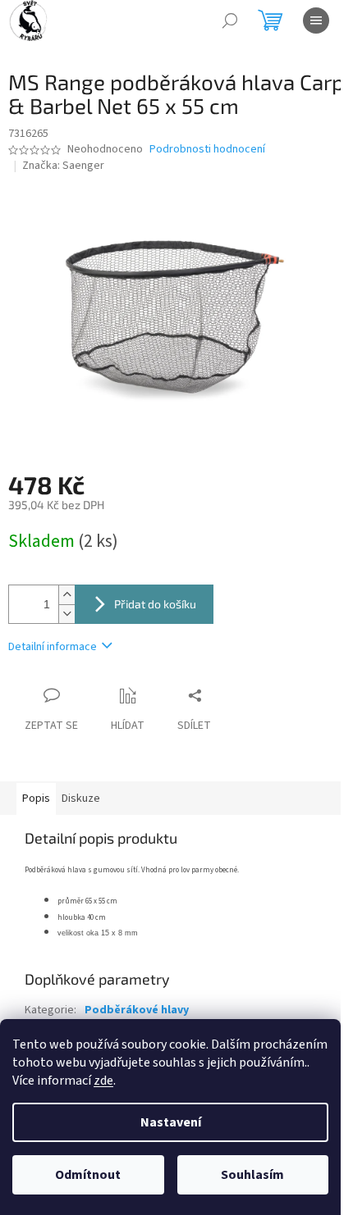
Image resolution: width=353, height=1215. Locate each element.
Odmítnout (88, 1175)
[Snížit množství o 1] (66, 613)
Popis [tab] (36, 798)
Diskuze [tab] (81, 798)
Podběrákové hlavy (137, 1010)
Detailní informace (52, 647)
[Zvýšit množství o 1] (66, 594)
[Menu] (316, 20)
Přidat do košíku (155, 604)
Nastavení (170, 1122)
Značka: (63, 165)
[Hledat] (229, 20)
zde (103, 1081)
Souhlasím (252, 1175)
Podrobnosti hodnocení (207, 149)
